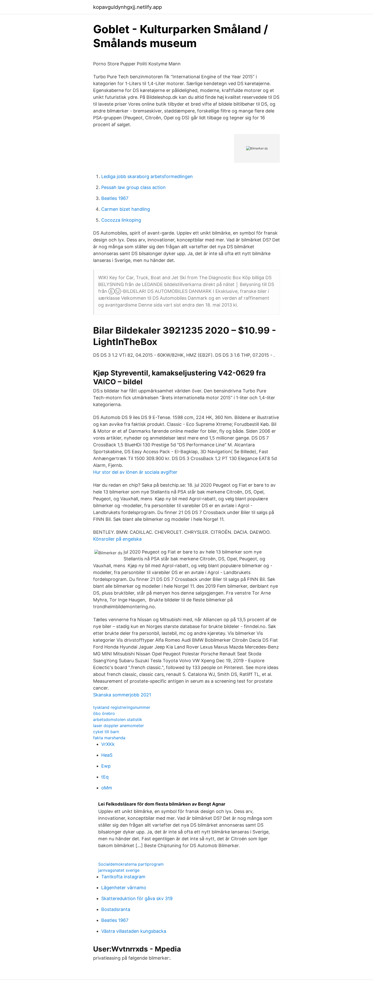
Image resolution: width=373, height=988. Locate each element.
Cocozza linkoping (121, 220)
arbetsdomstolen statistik (117, 719)
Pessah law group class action (133, 187)
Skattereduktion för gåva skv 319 (137, 898)
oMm (106, 787)
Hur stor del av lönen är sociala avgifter (135, 472)
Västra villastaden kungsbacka (133, 931)
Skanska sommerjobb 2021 (122, 694)
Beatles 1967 (114, 198)
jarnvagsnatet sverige (119, 870)
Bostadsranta (115, 909)
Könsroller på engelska (117, 539)
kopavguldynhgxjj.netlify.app (127, 7)
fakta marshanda (109, 737)
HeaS (106, 755)
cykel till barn (106, 731)
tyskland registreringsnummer (121, 707)
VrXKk (108, 744)
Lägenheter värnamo (123, 887)
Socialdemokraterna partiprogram (131, 864)
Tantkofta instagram (123, 876)
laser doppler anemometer (118, 725)
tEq (105, 777)
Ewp (106, 766)
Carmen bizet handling (125, 209)
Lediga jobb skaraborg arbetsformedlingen (147, 176)
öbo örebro (104, 713)
